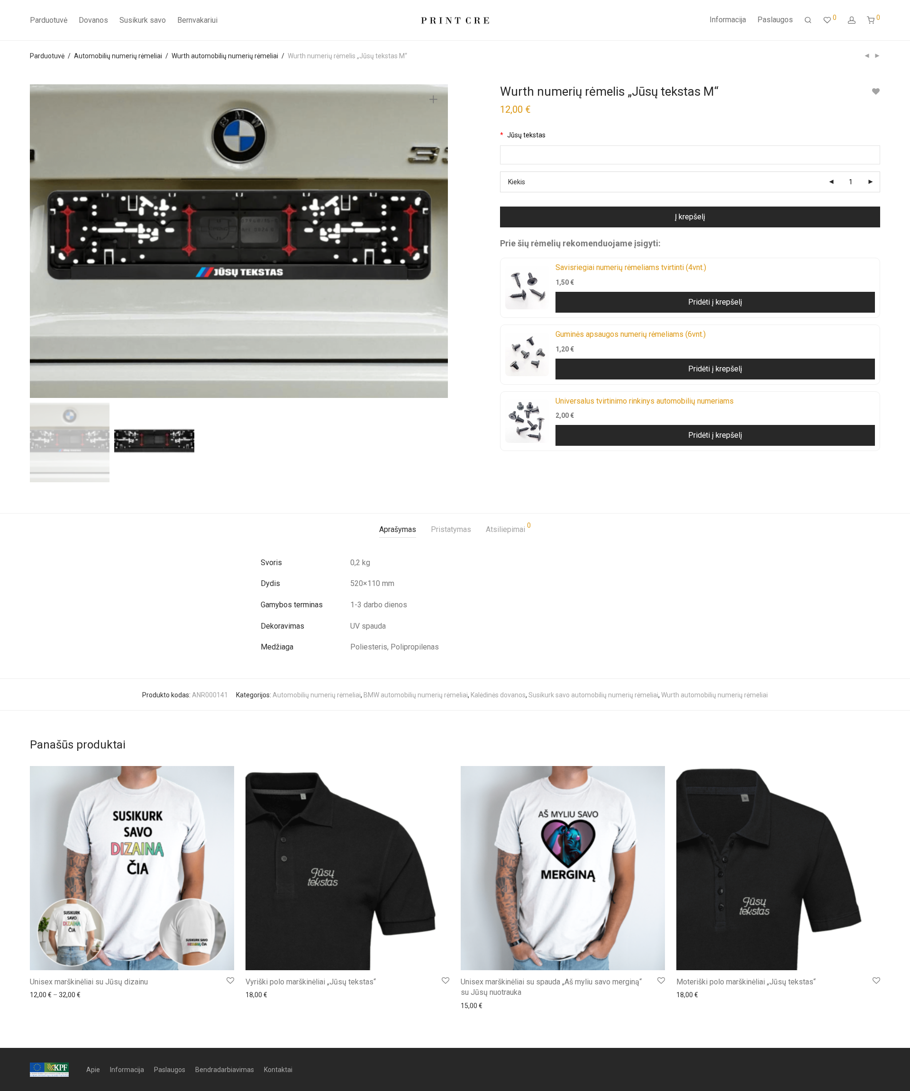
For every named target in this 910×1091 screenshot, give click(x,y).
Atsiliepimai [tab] (508, 528)
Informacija (728, 19)
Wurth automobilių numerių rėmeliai (225, 56)
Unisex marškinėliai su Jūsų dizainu (89, 981)
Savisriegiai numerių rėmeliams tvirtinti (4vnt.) (630, 267)
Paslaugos (775, 19)
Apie (93, 1069)
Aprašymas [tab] (397, 529)
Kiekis (516, 182)
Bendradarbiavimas (224, 1069)
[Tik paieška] (808, 20)
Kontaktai (278, 1069)
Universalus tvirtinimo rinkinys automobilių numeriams (644, 401)
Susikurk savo (142, 20)
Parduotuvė (48, 20)
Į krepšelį (690, 216)
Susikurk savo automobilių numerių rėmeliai (593, 695)
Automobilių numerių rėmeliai (118, 56)
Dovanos (93, 20)
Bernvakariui (197, 20)
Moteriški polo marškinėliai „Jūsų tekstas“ (746, 981)
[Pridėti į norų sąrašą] (875, 92)
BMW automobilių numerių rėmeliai (416, 695)
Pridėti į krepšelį (715, 302)
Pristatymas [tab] (451, 529)
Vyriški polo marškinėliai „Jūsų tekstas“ (311, 981)
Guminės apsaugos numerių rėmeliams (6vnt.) (630, 334)
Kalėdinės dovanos (498, 695)
